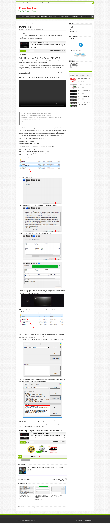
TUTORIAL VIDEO (74, 16)
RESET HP (67, 16)
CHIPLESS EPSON (25, 16)
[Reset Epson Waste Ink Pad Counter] (73, 80)
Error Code (44, 2)
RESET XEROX (61, 16)
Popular (72, 75)
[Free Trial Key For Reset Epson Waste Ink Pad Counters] (73, 86)
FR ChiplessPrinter (74, 66)
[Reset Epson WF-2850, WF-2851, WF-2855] (73, 98)
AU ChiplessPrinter (74, 63)
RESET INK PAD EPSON (35, 16)
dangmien (22, 29)
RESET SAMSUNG (52, 16)
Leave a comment (39, 29)
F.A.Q (81, 16)
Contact (85, 16)
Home (19, 16)
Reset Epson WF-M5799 (57, 495)
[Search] (93, 3)
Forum (49, 2)
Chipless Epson (25, 23)
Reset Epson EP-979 (25, 460)
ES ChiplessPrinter (74, 65)
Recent (77, 75)
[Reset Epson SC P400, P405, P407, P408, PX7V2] (73, 104)
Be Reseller (19, 2)
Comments (82, 75)
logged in (33, 507)
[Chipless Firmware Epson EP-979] (24, 45)
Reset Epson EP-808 (25, 479)
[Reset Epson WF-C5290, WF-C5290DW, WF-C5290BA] (73, 92)
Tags (88, 75)
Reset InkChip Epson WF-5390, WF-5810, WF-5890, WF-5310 (41, 496)
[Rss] (84, 3)
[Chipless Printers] (28, 9)
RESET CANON (44, 16)
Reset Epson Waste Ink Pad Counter (57, 479)
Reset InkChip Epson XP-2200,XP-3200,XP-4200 (25, 495)
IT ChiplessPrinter (74, 67)
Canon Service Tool (37, 2)
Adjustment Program (27, 2)
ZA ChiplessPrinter (74, 69)
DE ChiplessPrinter (74, 64)
